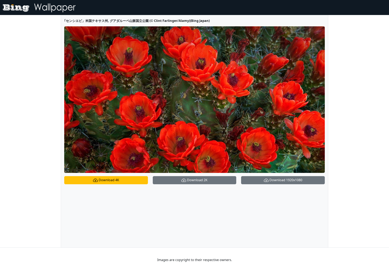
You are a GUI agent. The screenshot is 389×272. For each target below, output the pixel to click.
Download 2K (196, 180)
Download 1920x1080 (285, 180)
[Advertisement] (194, 215)
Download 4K (108, 180)
